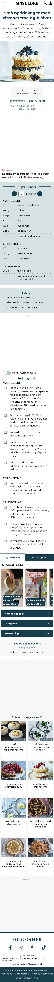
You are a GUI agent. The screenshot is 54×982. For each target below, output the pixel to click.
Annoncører (21, 970)
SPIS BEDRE (27, 3)
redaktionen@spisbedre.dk (29, 964)
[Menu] (6, 3)
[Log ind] (51, 3)
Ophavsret (6, 973)
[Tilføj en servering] (39, 193)
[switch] (7, 373)
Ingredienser (12, 557)
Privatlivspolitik (21, 973)
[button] (12, 588)
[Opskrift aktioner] (23, 756)
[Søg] (45, 3)
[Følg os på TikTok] (44, 947)
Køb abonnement (38, 970)
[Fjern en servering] (14, 193)
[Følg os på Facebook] (10, 947)
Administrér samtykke (42, 973)
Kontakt (9, 970)
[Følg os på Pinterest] (32, 947)
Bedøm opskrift (37, 101)
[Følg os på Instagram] (21, 947)
